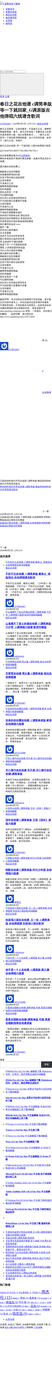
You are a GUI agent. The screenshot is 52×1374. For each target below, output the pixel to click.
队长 (7, 1313)
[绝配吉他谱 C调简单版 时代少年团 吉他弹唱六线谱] (29, 861)
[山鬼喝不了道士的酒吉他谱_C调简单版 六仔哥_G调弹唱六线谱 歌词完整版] (29, 615)
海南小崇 (35, 1302)
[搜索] (22, 84)
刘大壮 (14, 1293)
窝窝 (27, 1306)
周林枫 (15, 1298)
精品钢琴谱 (11, 18)
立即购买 (25, 155)
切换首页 (10, 9)
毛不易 (24, 1302)
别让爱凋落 (25, 1293)
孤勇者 (34, 1298)
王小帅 (43, 1302)
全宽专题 (10, 1319)
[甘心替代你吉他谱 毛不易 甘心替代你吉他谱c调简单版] (29, 761)
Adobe (4, 1292)
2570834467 (5, 124)
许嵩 (17, 1309)
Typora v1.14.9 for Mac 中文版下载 (22, 1130)
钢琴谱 (9, 23)
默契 (38, 1314)
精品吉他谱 (11, 15)
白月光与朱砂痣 (14, 1306)
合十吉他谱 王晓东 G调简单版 (20, 1264)
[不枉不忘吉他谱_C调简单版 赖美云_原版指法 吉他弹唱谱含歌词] (29, 565)
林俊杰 (12, 1302)
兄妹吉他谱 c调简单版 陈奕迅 (20, 1238)
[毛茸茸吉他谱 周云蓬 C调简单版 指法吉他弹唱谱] (29, 664)
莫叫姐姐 (45, 1306)
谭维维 (30, 1310)
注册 (7, 96)
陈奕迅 (20, 1313)
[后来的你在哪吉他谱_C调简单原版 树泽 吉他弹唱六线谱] (29, 711)
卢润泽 (36, 1293)
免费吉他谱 (11, 12)
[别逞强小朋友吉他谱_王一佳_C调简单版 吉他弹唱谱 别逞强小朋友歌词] (29, 911)
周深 (24, 1298)
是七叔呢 (45, 1298)
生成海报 (46, 392)
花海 (35, 1305)
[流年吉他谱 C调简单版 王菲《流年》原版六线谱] (29, 811)
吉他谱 (9, 20)
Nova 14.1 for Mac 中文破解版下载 (22, 1141)
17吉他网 (38, 1327)
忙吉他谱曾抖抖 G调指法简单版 (21, 1273)
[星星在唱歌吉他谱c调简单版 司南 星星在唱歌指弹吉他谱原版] (29, 1010)
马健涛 (31, 1314)
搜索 (2, 1060)
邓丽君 (38, 1310)
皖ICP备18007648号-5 (15, 1327)
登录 (2, 96)
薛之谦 (9, 1310)
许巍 (24, 1310)
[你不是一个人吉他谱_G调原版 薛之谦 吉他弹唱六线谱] (29, 961)
